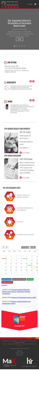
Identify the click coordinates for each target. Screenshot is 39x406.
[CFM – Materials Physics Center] (10, 4)
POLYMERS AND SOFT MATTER (25, 235)
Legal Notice (19, 351)
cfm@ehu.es (19, 345)
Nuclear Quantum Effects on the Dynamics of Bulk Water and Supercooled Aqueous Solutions (21, 87)
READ (19, 39)
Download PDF (19, 326)
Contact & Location (19, 353)
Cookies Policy (19, 355)
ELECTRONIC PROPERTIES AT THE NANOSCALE (25, 209)
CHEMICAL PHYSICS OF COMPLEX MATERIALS (23, 196)
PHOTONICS (20, 222)
